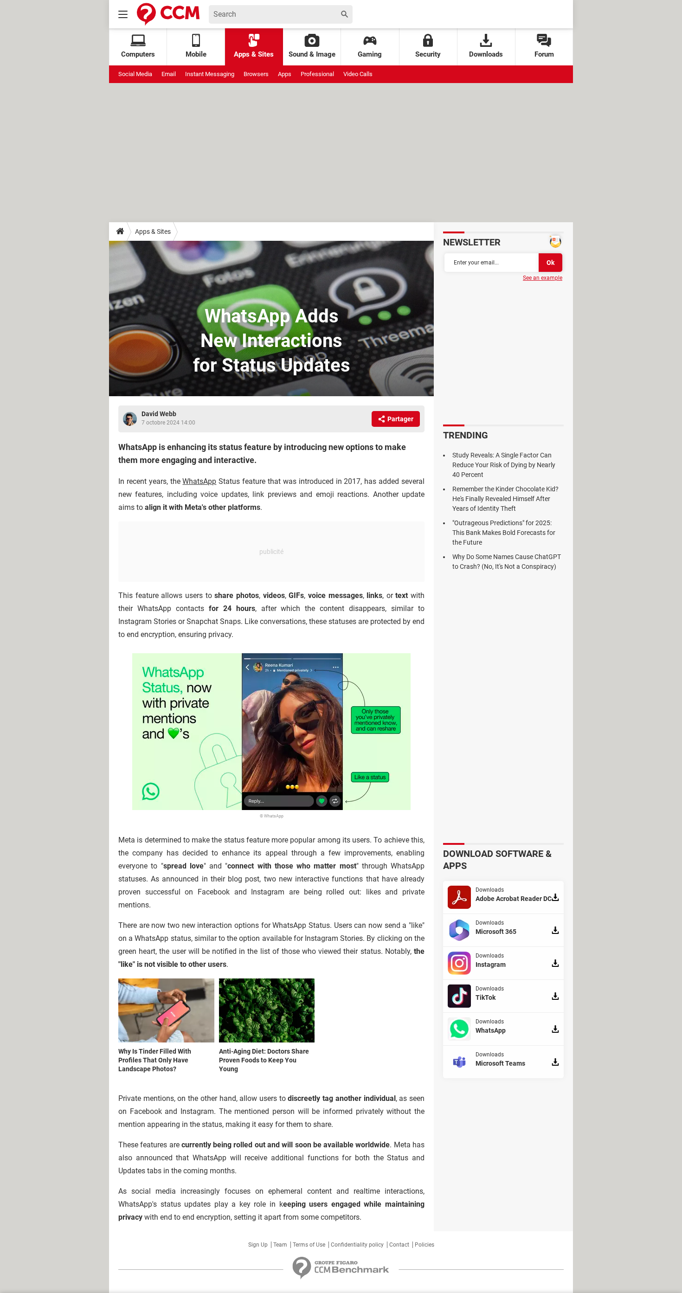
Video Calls (358, 74)
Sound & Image (312, 54)
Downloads (486, 54)
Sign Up (258, 1245)
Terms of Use (309, 1245)
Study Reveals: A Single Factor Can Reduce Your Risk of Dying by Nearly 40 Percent (503, 464)
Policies (424, 1245)
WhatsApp (199, 481)
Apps (284, 74)
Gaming (370, 54)
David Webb (159, 414)
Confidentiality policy (357, 1245)
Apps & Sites (254, 54)
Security (428, 54)
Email (168, 74)
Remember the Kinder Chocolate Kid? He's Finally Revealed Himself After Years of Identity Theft (505, 498)
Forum (544, 54)
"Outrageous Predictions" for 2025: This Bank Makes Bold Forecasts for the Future (503, 532)
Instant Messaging (209, 74)
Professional (317, 74)
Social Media (135, 74)
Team (280, 1245)
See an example (542, 278)
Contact (399, 1245)
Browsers (256, 74)
